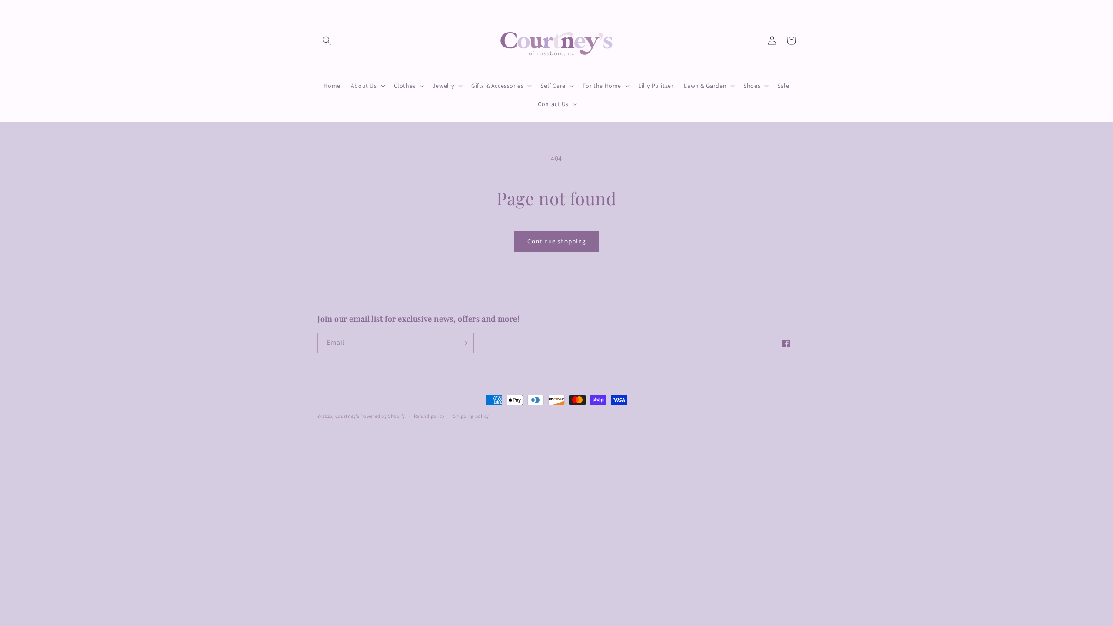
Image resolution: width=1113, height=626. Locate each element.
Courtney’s (348, 416)
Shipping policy (471, 416)
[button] (327, 40)
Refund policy (429, 416)
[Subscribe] (463, 343)
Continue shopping (556, 241)
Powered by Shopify (382, 416)
